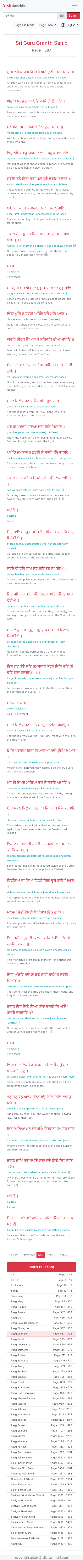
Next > (51, 1254)
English (71, 25)
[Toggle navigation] (74, 5)
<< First (13, 1254)
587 (40, 1254)
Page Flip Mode (24, 25)
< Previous (28, 1254)
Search (73, 15)
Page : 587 (46, 25)
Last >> (63, 1254)
